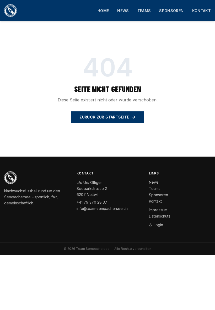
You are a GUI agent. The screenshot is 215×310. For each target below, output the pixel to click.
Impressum (158, 210)
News (123, 10)
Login (158, 225)
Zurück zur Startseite (104, 117)
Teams (144, 10)
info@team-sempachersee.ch (102, 208)
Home (103, 10)
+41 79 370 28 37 (92, 202)
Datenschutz (159, 216)
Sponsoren (171, 10)
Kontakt (201, 10)
